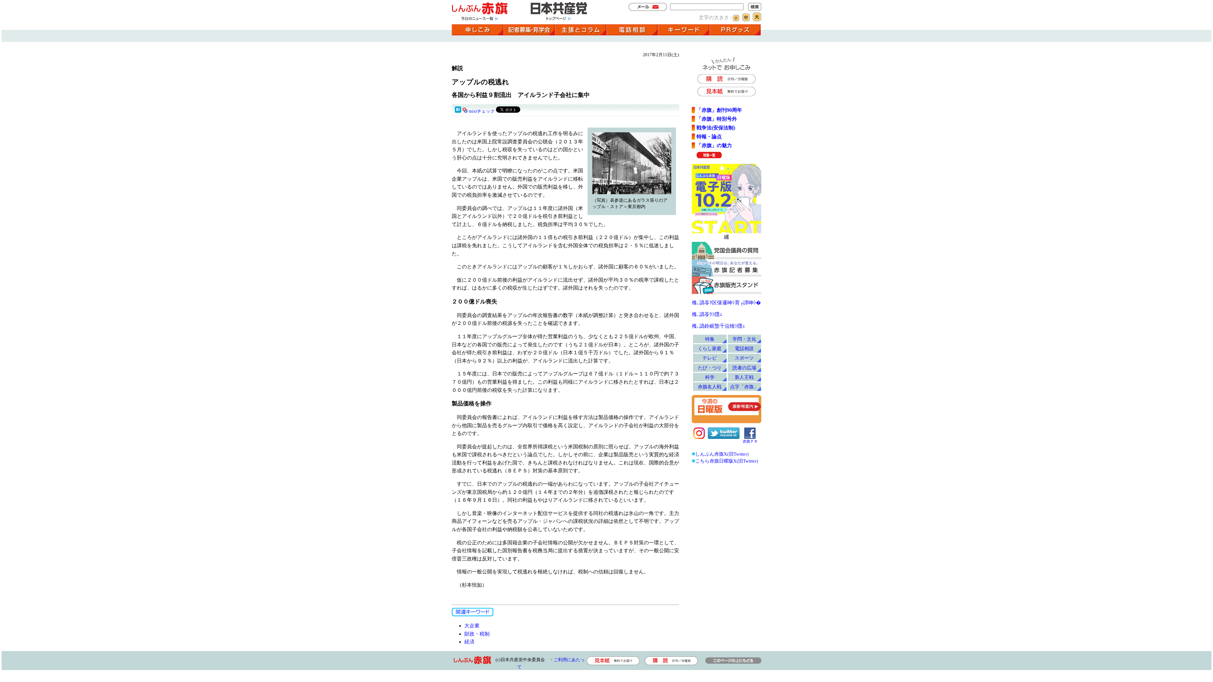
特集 (710, 339)
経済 (469, 641)
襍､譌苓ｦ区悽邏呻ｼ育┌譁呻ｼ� (726, 302)
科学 (710, 377)
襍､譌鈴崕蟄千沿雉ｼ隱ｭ (718, 326)
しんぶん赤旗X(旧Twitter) (722, 454)
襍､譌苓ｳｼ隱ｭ (707, 314)
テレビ (710, 358)
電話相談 (744, 348)
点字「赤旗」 (744, 386)
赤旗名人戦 (709, 386)
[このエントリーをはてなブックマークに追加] (458, 111)
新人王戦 (744, 377)
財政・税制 (477, 634)
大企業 (472, 625)
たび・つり (709, 367)
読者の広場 (744, 367)
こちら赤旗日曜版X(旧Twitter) (726, 461)
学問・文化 (744, 339)
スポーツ (744, 358)
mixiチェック (482, 111)
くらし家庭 (709, 348)
